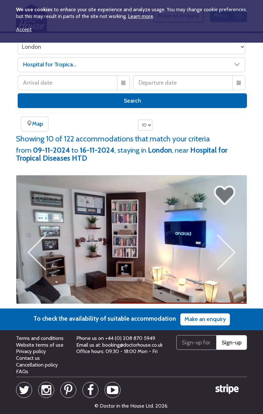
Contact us (28, 358)
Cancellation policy (37, 365)
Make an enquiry (205, 319)
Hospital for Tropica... (50, 64)
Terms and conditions (40, 338)
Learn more (140, 16)
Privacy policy (31, 351)
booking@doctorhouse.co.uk (132, 345)
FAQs (22, 371)
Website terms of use (40, 345)
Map (37, 123)
